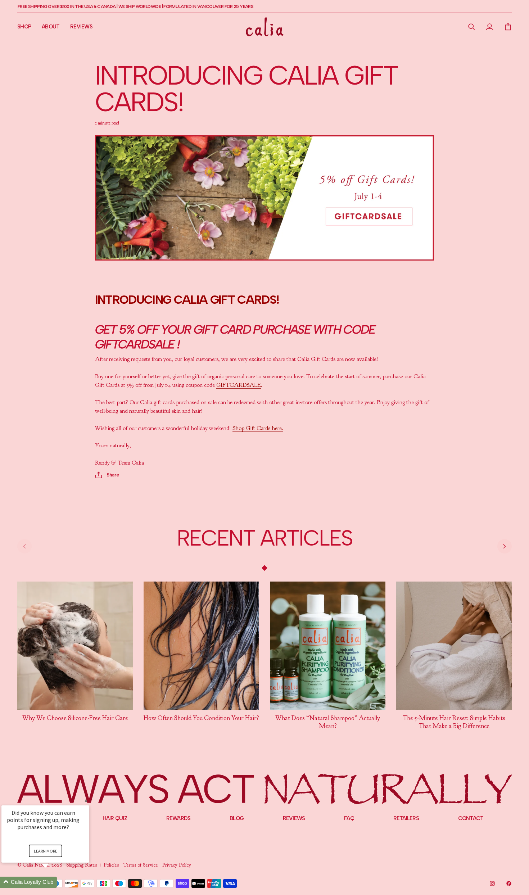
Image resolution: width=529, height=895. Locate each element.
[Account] (489, 26)
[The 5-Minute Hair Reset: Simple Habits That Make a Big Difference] (454, 646)
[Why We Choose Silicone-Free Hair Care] (75, 646)
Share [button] (113, 475)
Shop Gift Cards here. (257, 428)
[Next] (504, 546)
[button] (471, 26)
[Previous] (24, 546)
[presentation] (75, 718)
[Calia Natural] (265, 27)
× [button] (86, 800)
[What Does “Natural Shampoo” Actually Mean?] (327, 646)
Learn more (45, 851)
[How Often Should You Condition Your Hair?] (201, 646)
